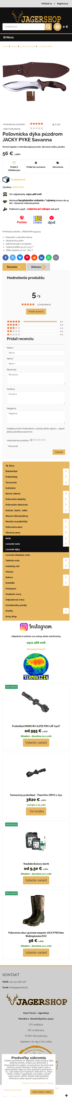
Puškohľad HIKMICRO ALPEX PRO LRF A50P (36, 726)
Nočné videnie (13, 493)
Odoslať (59, 452)
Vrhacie (9, 572)
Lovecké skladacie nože (18, 555)
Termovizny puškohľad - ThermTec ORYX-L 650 (36, 795)
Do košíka (36, 811)
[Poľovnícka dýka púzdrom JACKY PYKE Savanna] (36, 82)
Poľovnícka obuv (14, 527)
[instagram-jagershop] (36, 630)
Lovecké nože (13, 544)
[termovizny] (36, 679)
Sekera (9, 577)
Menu (10, 37)
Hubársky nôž (12, 566)
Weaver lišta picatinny (17, 516)
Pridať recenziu (36, 311)
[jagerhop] (36, 1008)
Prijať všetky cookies (41, 1092)
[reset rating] (31, 440)
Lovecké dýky (13, 549)
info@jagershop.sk (36, 649)
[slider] (36, 123)
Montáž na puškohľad (16, 521)
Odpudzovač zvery (15, 599)
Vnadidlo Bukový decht (36, 863)
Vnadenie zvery (13, 594)
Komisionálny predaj (16, 605)
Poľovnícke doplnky (16, 499)
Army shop (11, 616)
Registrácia (62, 4)
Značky (9, 611)
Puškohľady (11, 477)
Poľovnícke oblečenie (17, 504)
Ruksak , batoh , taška (16, 510)
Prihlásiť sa (47, 4)
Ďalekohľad (11, 471)
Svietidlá (10, 583)
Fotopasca (11, 588)
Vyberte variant (36, 742)
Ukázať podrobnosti (13, 1090)
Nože (8, 538)
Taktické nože (13, 560)
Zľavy (11, 465)
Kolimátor (11, 488)
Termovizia (11, 482)
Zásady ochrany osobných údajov (38, 1083)
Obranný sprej (13, 532)
